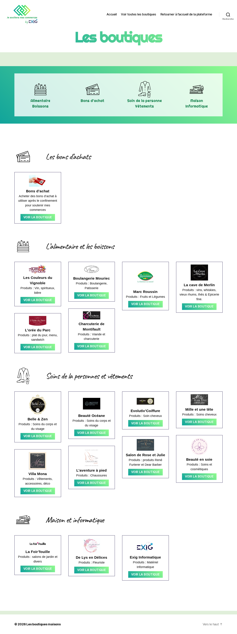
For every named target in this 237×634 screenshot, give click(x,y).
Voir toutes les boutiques (138, 14)
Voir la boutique (37, 217)
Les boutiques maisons (43, 624)
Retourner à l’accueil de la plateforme (186, 14)
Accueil (112, 14)
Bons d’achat (92, 100)
